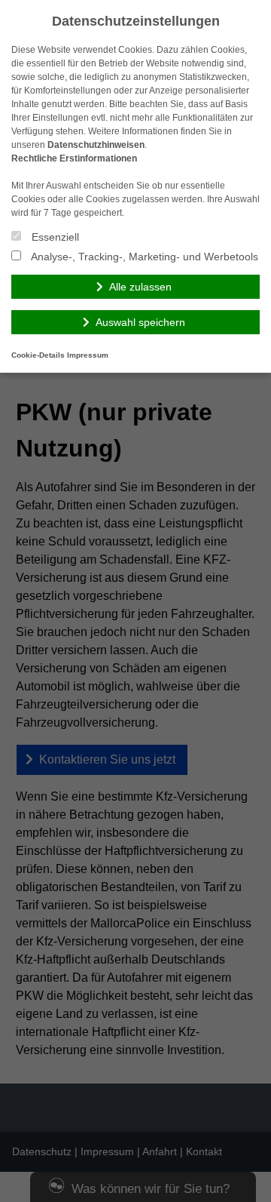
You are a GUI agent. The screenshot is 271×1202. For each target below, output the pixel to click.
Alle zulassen (140, 287)
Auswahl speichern (140, 322)
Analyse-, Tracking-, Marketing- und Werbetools (143, 257)
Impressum (87, 355)
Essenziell (54, 237)
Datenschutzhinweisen (96, 145)
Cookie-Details (38, 355)
